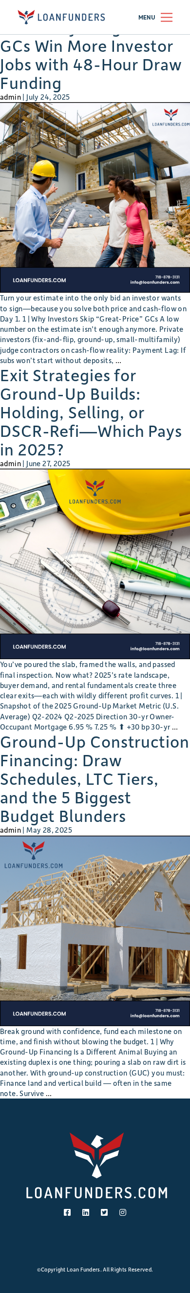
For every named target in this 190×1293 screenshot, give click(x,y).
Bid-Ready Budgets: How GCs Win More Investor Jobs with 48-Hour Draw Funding (94, 54)
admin (10, 97)
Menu (146, 17)
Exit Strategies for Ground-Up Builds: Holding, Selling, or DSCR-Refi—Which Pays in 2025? (91, 412)
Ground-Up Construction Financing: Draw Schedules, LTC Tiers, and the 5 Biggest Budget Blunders (95, 778)
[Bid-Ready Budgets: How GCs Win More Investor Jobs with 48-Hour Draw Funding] (95, 197)
